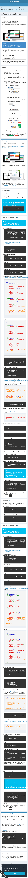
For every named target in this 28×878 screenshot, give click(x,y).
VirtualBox (6, 828)
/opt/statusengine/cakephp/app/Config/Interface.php (16, 411)
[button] (1, 4)
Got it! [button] (14, 873)
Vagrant (12, 828)
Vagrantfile (19, 824)
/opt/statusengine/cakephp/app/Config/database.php (16, 277)
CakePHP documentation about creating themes (14, 185)
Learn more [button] (7, 870)
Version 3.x (16, 9)
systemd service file (18, 803)
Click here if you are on (11, 224)
